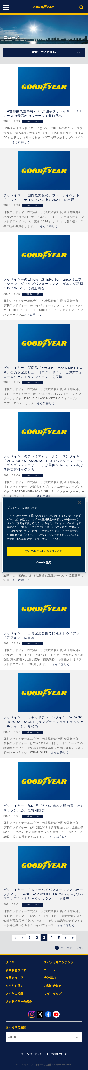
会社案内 (50, 978)
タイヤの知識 (14, 994)
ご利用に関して (59, 1054)
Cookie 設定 (43, 562)
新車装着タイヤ (16, 970)
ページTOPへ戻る (72, 948)
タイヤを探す (14, 986)
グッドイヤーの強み (19, 1001)
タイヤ (10, 962)
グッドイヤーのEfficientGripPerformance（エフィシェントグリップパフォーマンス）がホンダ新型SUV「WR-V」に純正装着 (43, 284)
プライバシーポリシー (32, 1054)
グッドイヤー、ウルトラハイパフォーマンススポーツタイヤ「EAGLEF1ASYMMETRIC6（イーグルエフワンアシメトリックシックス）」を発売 (43, 894)
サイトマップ (53, 994)
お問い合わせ (53, 986)
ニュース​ (50, 970)
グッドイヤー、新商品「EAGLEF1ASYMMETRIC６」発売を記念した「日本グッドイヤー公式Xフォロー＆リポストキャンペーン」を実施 (42, 372)
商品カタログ (14, 978)
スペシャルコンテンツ (58, 962)
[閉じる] (79, 502)
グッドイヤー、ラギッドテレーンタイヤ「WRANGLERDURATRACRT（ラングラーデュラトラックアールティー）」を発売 (43, 721)
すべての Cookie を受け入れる (43, 551)
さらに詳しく (21, 142)
